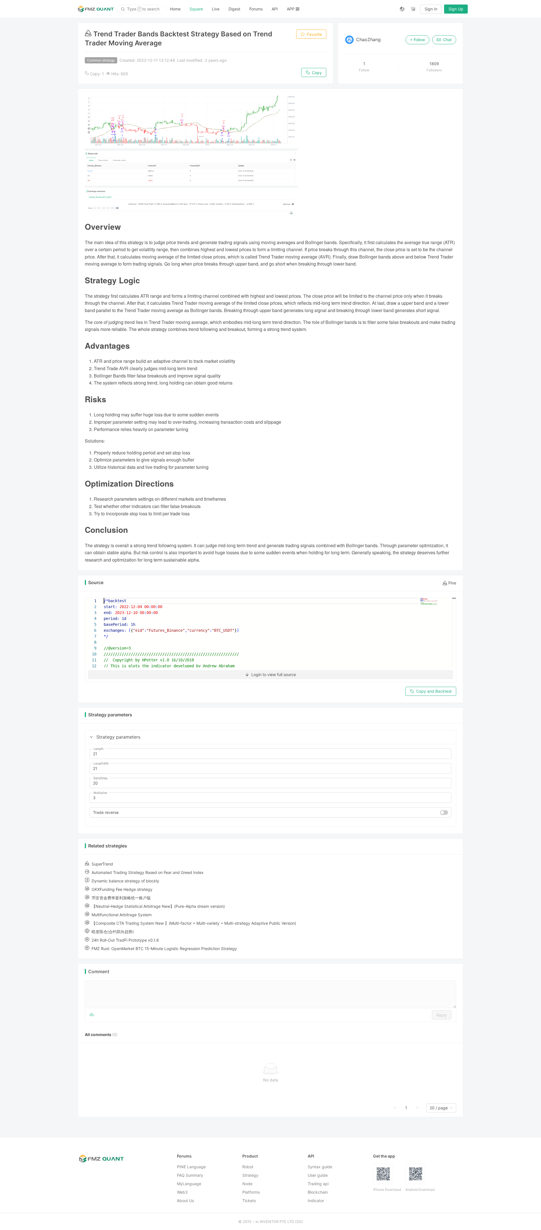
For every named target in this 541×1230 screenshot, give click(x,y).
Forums (256, 8)
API (275, 8)
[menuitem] (175, 9)
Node (247, 1183)
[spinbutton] (270, 753)
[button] (91, 737)
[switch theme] (413, 9)
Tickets (249, 1200)
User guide (318, 1175)
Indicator (316, 1200)
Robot (247, 1166)
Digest (234, 8)
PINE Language (191, 1166)
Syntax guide (320, 1166)
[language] (402, 9)
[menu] (280, 9)
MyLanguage (189, 1183)
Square (196, 8)
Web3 (182, 1192)
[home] (96, 9)
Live (215, 8)
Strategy (250, 1175)
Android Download (419, 1189)
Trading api (318, 1183)
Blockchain (318, 1192)
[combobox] (439, 1108)
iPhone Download (387, 1189)
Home (175, 8)
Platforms (251, 1192)
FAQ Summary (190, 1175)
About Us (185, 1200)
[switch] (444, 812)
